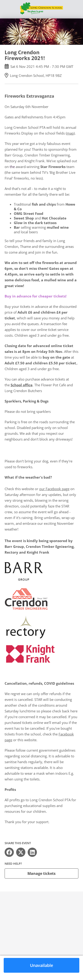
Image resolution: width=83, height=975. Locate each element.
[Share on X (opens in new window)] (20, 852)
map (70, 133)
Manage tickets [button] (41, 873)
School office (22, 385)
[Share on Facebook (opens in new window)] (9, 852)
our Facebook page (54, 488)
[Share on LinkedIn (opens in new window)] (32, 852)
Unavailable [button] (41, 965)
